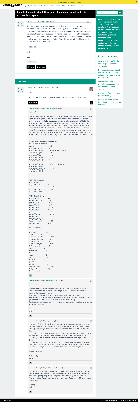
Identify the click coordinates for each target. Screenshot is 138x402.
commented (32, 108)
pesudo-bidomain (31, 61)
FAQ (80, 2)
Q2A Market (132, 400)
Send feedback (6, 400)
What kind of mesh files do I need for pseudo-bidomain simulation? (109, 63)
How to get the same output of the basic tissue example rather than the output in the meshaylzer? (109, 74)
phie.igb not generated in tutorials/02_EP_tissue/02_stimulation (109, 102)
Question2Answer (111, 400)
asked (28, 21)
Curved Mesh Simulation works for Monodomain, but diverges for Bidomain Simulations (108, 85)
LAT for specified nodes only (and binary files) (109, 94)
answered (30, 87)
